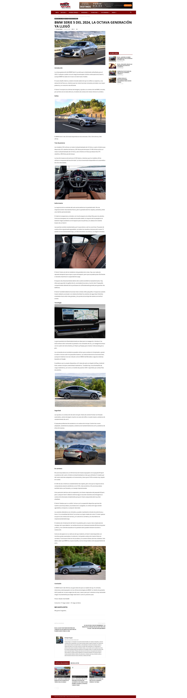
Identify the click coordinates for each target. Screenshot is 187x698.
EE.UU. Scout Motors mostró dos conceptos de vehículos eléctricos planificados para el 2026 (65, 629)
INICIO (57, 12)
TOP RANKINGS (105, 12)
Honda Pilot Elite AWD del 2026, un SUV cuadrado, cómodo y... (124, 72)
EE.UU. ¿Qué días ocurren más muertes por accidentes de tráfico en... (124, 58)
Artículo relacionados (62, 663)
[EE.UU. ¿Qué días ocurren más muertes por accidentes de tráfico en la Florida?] (62, 672)
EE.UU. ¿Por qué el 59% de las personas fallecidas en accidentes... (124, 65)
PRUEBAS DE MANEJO (74, 18)
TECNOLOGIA (94, 12)
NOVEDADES (84, 12)
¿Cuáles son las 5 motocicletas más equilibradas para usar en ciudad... (124, 80)
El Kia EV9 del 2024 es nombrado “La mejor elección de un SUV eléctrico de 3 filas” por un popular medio (93, 627)
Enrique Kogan (59, 29)
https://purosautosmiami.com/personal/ (71, 639)
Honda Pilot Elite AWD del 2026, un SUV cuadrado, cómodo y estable (96, 680)
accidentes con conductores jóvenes (78, 677)
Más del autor (75, 663)
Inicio (55, 16)
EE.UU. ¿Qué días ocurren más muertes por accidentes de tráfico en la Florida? (62, 680)
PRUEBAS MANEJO (73, 12)
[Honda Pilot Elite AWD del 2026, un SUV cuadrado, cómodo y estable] (97, 672)
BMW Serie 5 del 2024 (62, 16)
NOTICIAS (63, 12)
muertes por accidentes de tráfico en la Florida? (61, 677)
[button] (131, 12)
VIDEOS (113, 12)
